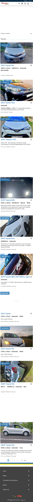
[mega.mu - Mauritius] (9, 500)
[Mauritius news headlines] (19, 496)
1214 (22, 460)
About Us (6, 489)
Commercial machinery (10, 480)
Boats (5, 485)
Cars (4, 471)
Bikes (4, 476)
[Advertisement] (16, 18)
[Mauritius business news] (14, 496)
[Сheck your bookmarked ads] (25, 3)
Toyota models (5, 33)
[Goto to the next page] (25, 460)
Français (30, 1)
